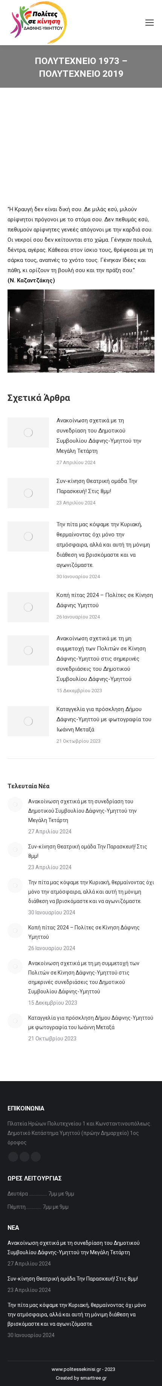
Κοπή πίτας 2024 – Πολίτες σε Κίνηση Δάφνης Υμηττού (105, 600)
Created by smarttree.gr (81, 1378)
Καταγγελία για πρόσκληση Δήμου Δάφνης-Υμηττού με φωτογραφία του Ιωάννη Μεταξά (104, 719)
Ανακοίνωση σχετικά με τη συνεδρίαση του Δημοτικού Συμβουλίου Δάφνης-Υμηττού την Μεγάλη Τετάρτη (99, 435)
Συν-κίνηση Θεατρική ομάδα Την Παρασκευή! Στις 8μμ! (97, 486)
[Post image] (28, 432)
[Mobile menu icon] (149, 22)
